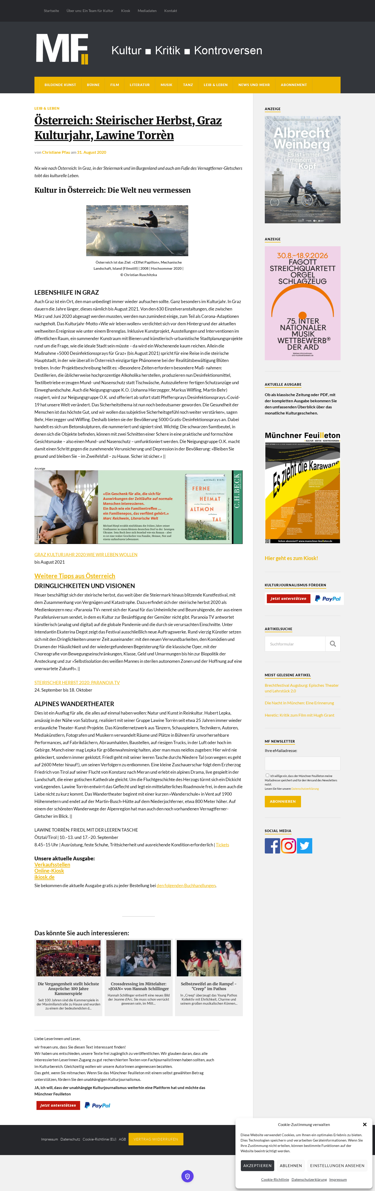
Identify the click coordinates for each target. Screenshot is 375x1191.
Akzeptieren (257, 1165)
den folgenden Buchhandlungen (186, 885)
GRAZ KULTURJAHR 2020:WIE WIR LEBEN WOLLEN (86, 554)
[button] (364, 1124)
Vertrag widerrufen (156, 1139)
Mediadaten (147, 10)
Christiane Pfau (56, 152)
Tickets (222, 844)
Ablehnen (291, 1165)
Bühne (93, 85)
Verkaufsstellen (52, 864)
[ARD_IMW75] (303, 358)
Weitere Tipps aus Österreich (74, 575)
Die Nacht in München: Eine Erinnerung (299, 702)
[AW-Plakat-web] (303, 221)
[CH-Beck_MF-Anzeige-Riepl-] (138, 542)
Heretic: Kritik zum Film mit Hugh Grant (299, 715)
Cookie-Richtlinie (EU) (99, 1139)
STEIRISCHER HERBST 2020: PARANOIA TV (77, 682)
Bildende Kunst (60, 85)
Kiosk (125, 10)
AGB (122, 1139)
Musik (166, 85)
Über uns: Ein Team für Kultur (90, 10)
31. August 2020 (91, 152)
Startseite (51, 10)
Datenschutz (70, 1139)
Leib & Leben (216, 85)
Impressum (338, 1179)
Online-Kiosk (49, 871)
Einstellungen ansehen (337, 1165)
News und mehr (254, 85)
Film (114, 85)
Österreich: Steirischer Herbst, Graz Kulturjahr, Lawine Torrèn (128, 128)
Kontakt (170, 10)
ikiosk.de (44, 877)
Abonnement (294, 85)
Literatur (140, 85)
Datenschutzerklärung (309, 1179)
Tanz (188, 85)
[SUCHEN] (333, 644)
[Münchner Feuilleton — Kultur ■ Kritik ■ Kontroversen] (187, 48)
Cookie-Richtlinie (275, 1179)
